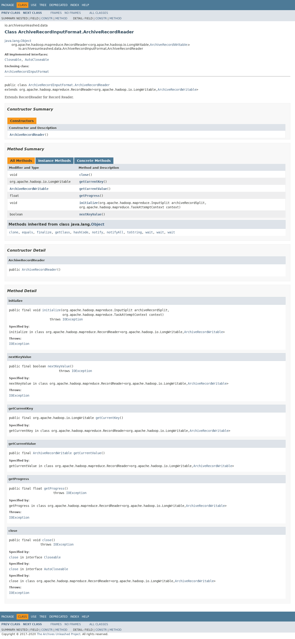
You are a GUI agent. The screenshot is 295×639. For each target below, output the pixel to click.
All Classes (98, 13)
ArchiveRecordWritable (168, 44)
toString (134, 232)
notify (97, 232)
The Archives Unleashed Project (58, 634)
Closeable (13, 59)
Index (74, 5)
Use (34, 5)
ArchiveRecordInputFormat (27, 71)
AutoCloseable (37, 59)
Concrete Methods (94, 161)
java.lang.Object (18, 41)
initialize (88, 203)
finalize (44, 232)
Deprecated (58, 5)
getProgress (89, 196)
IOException (72, 319)
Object (97, 224)
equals (27, 232)
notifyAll (115, 232)
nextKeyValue (90, 214)
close (83, 175)
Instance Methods (54, 161)
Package (7, 5)
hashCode (81, 232)
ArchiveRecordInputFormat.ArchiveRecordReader (69, 85)
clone (13, 232)
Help (85, 5)
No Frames (73, 13)
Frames (56, 13)
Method (61, 18)
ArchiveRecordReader (27, 135)
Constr (47, 18)
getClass (62, 232)
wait (149, 232)
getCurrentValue (93, 189)
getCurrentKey (91, 181)
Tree (43, 5)
